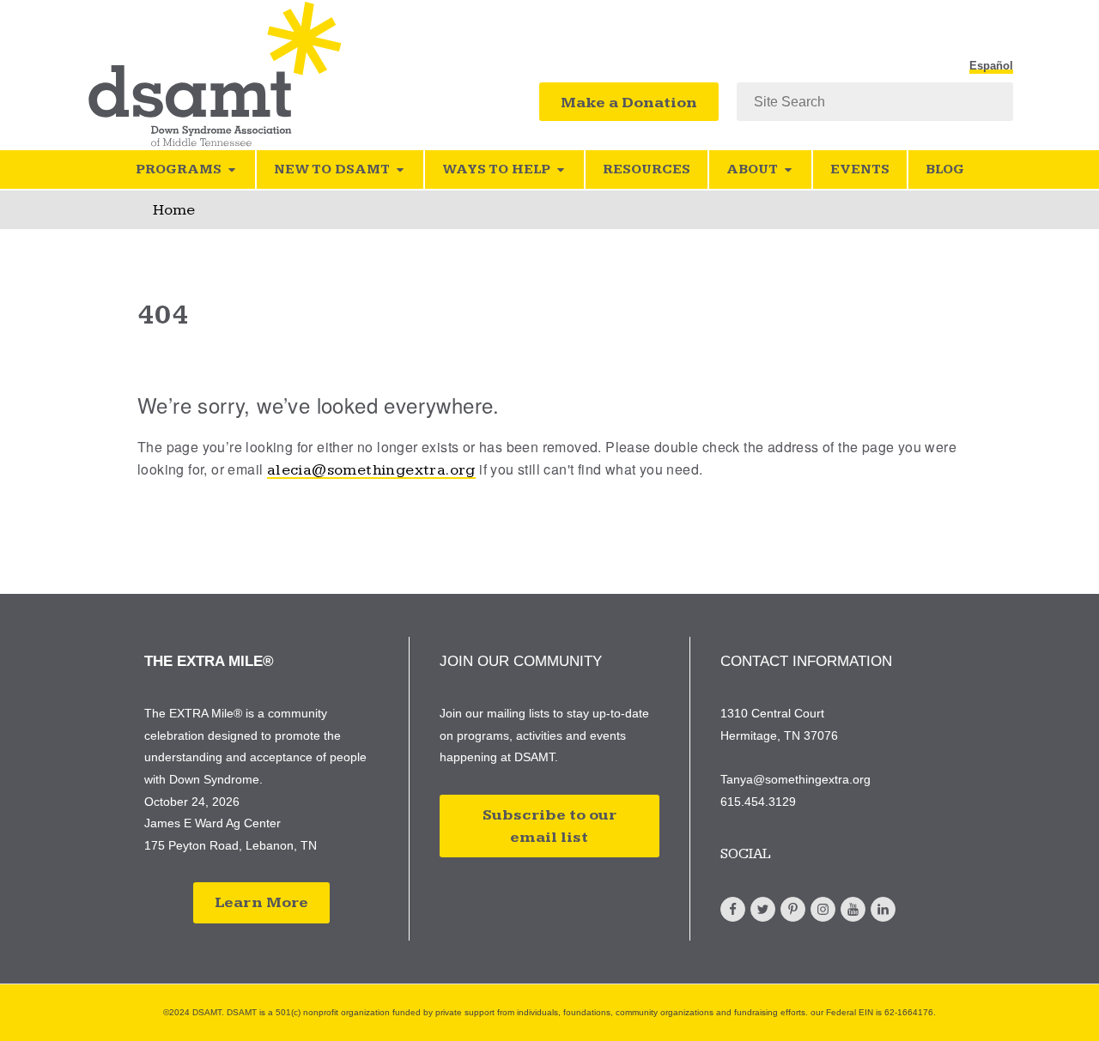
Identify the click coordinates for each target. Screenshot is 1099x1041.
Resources (646, 169)
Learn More (261, 902)
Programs (179, 169)
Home (174, 210)
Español (991, 66)
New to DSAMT (332, 169)
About (752, 169)
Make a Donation (629, 103)
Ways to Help (496, 169)
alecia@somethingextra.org (371, 470)
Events (860, 169)
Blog (945, 169)
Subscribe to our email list (549, 826)
